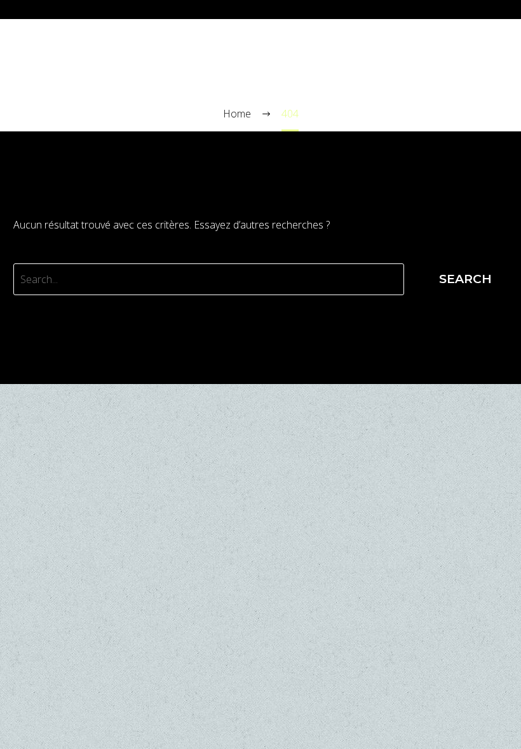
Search (465, 279)
